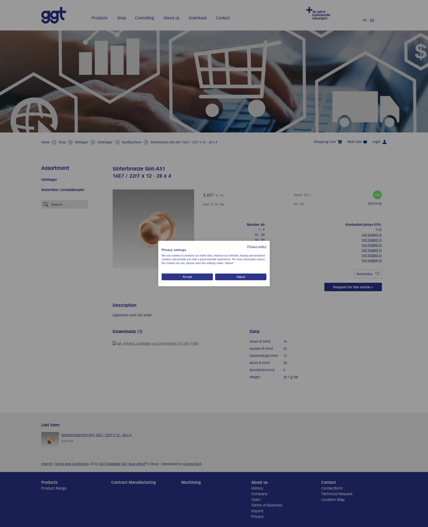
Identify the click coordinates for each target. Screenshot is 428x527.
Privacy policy (256, 246)
